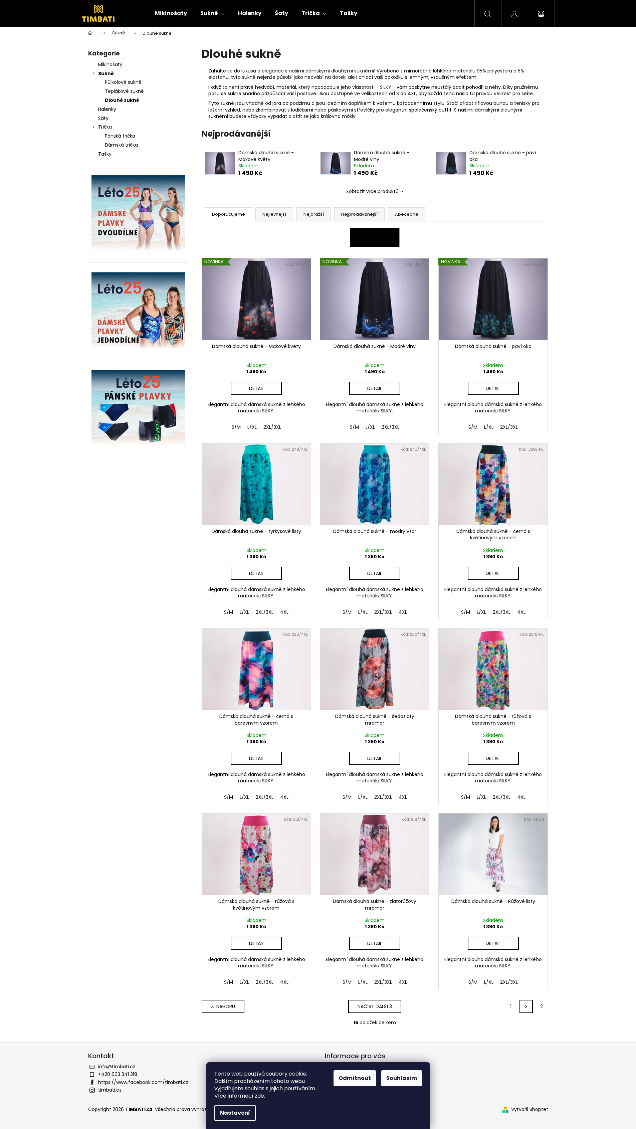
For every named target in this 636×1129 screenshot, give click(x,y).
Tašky (105, 154)
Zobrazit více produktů (372, 191)
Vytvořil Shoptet (529, 1109)
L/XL (252, 427)
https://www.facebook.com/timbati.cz (143, 1082)
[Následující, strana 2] (526, 1006)
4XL (284, 612)
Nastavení (235, 1113)
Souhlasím (401, 1078)
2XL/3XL (272, 427)
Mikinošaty (110, 64)
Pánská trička (120, 136)
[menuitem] (171, 13)
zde (259, 1096)
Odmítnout (355, 1078)
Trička (105, 127)
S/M (236, 427)
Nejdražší (313, 214)
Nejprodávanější (359, 214)
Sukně (106, 73)
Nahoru (225, 1006)
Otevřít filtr (375, 237)
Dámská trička (121, 145)
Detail (256, 388)
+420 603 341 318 (117, 1074)
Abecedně (406, 214)
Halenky (107, 109)
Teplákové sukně (124, 91)
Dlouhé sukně (122, 100)
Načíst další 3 (375, 1006)
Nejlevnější (274, 214)
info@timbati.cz (116, 1066)
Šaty (103, 118)
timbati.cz (110, 1090)
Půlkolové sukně (123, 82)
